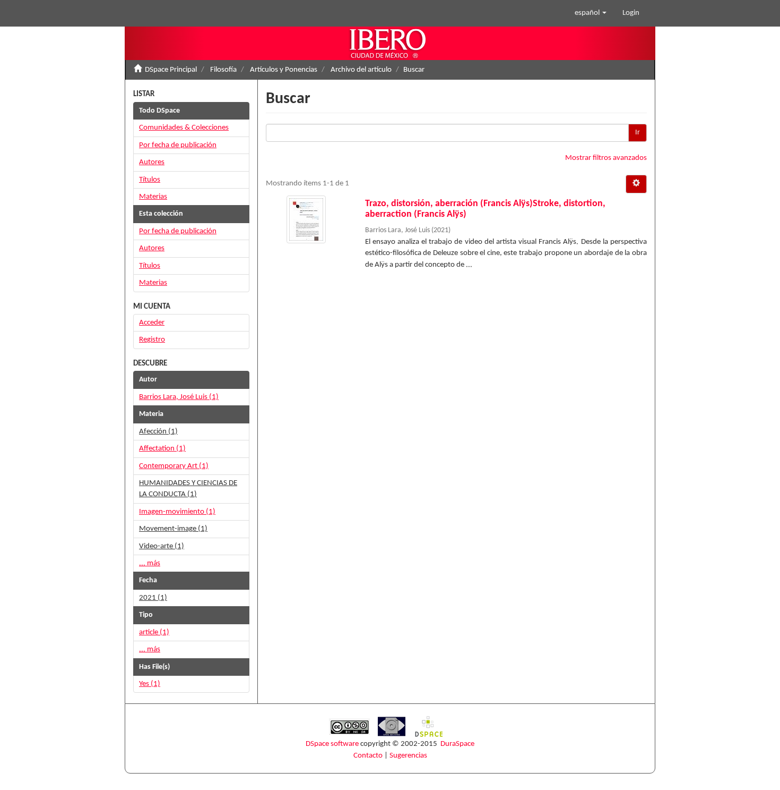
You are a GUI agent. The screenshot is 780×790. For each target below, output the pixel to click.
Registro (152, 340)
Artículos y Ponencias (283, 70)
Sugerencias (408, 756)
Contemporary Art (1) (174, 466)
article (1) (154, 632)
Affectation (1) (162, 449)
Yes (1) (149, 684)
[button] (590, 13)
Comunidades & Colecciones (184, 128)
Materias (153, 197)
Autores (151, 162)
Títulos (149, 180)
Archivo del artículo (361, 70)
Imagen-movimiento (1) (177, 512)
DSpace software (332, 744)
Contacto (368, 756)
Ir (637, 133)
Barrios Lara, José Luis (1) (179, 397)
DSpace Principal (171, 70)
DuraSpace (457, 744)
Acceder (151, 323)
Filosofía (223, 70)
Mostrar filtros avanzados (606, 158)
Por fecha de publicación (177, 145)
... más (149, 563)
